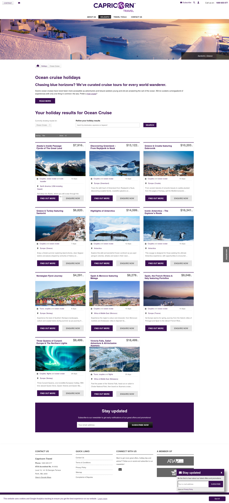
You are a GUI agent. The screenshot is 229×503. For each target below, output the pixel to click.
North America (45, 186)
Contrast (8, 3)
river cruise (91, 93)
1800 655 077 (222, 2)
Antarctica (98, 248)
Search (150, 125)
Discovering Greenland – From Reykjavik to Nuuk (103, 147)
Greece (49, 248)
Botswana (114, 379)
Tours (42, 308)
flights (49, 373)
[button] (198, 2)
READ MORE (45, 101)
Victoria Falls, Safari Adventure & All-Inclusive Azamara (104, 343)
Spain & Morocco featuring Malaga (104, 277)
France (157, 313)
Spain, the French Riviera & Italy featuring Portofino (159, 277)
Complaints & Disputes (84, 477)
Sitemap (79, 472)
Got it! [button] (217, 499)
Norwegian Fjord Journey (49, 276)
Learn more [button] (102, 499)
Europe (97, 183)
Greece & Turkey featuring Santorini (49, 212)
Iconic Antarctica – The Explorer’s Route (156, 212)
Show (61, 135)
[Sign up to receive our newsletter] (19, 3)
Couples (43, 178)
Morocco (113, 313)
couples (48, 308)
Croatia (157, 183)
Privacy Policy (124, 431)
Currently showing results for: (46, 120)
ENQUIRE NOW (226, 254)
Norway (49, 313)
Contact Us (80, 457)
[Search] (194, 2)
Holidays (44, 66)
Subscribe (187, 2)
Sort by (38, 135)
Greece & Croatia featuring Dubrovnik (158, 147)
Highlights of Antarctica (103, 211)
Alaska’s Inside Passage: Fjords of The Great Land (49, 147)
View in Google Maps (43, 477)
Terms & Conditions (83, 462)
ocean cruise (51, 178)
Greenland (105, 183)
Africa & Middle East (101, 313)
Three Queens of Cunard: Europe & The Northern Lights (51, 342)
